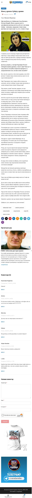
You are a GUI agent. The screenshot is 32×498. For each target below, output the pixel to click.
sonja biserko (17, 211)
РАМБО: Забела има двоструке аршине (12, 251)
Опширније (4, 264)
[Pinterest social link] (10, 218)
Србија (4, 8)
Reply (3, 289)
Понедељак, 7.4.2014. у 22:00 (8, 283)
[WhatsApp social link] (21, 218)
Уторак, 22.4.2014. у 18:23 (7, 346)
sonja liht (26, 211)
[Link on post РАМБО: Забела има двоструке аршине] (16, 240)
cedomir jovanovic (19, 207)
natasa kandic (6, 211)
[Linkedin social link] (13, 218)
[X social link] (6, 218)
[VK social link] (24, 218)
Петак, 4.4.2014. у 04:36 (7, 298)
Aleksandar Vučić (7, 207)
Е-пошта (3, 406)
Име (2, 400)
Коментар (4, 382)
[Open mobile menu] (1, 2)
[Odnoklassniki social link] (17, 218)
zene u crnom (6, 214)
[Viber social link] (2, 222)
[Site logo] (16, 2)
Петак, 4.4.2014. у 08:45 (7, 331)
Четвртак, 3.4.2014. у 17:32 (7, 361)
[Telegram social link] (28, 218)
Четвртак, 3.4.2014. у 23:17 (7, 315)
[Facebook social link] (2, 218)
